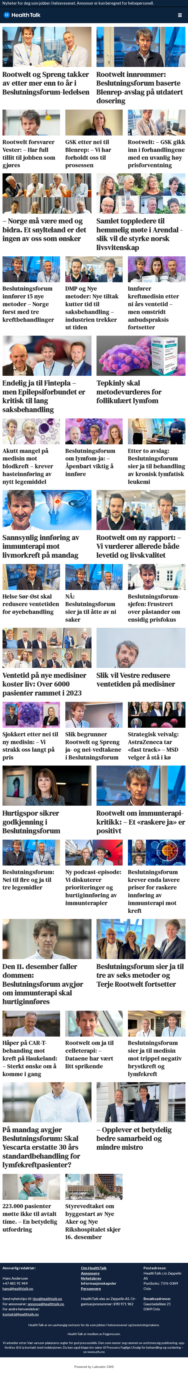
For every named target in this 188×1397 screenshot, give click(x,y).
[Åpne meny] (180, 15)
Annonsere (90, 1273)
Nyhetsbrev (91, 1278)
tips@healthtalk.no (47, 1298)
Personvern (91, 1288)
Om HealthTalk (94, 1268)
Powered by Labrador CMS (94, 1367)
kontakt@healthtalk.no (21, 1314)
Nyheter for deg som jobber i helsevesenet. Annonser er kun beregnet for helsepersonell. (78, 3)
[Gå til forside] (86, 15)
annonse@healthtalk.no (46, 1304)
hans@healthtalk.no (18, 1288)
